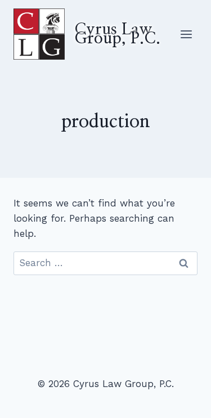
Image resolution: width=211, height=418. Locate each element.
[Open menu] (185, 34)
